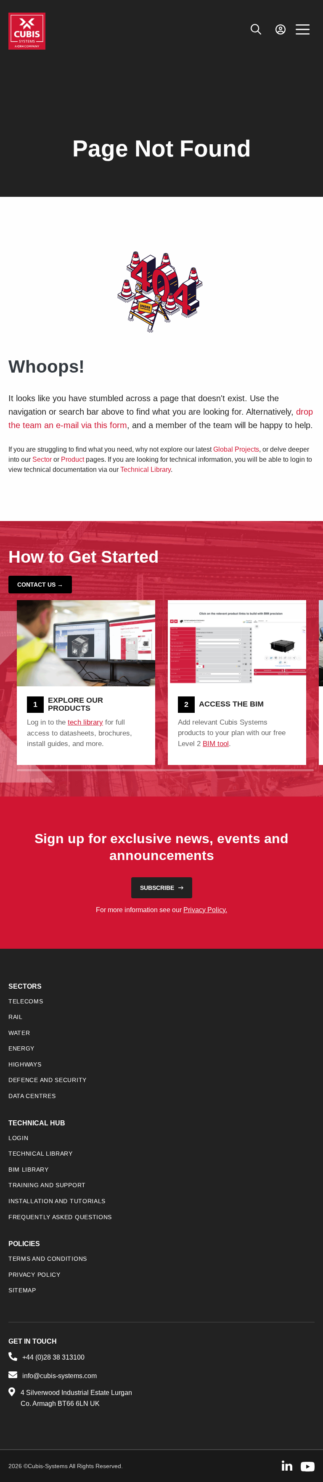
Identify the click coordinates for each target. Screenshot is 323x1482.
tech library (85, 722)
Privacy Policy (34, 1274)
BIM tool (216, 744)
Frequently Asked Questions (60, 1217)
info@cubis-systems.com (59, 1375)
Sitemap (22, 1290)
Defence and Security (47, 1080)
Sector (42, 459)
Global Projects (236, 449)
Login (18, 1138)
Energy (21, 1048)
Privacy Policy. (205, 909)
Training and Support (47, 1185)
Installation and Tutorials (57, 1201)
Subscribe (157, 887)
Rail (15, 1017)
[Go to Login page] (280, 29)
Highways (25, 1064)
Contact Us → (40, 584)
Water (19, 1032)
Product (72, 459)
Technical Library (145, 469)
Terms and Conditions (47, 1258)
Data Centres (32, 1096)
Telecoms (25, 1001)
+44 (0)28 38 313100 (53, 1357)
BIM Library (28, 1169)
